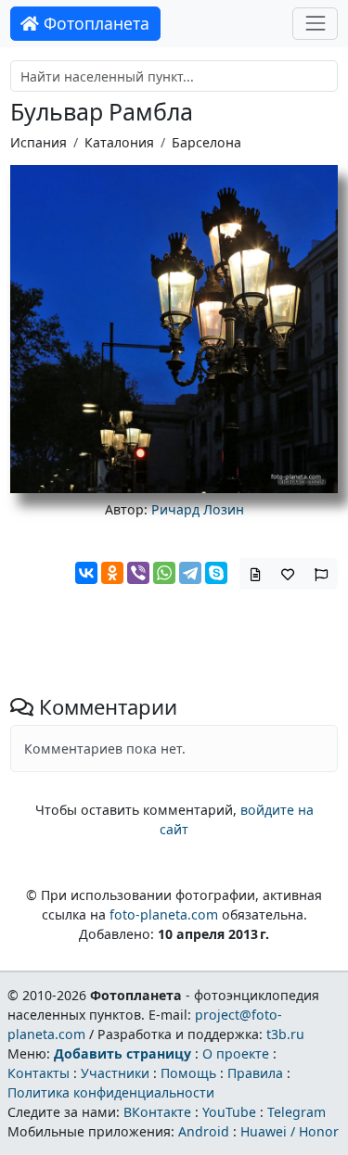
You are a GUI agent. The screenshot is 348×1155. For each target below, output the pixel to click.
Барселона (206, 142)
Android (203, 1131)
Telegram (296, 1112)
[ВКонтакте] (86, 573)
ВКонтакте (157, 1112)
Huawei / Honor (289, 1131)
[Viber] (138, 573)
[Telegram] (190, 573)
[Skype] (216, 573)
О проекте (235, 1053)
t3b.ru (285, 1034)
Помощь (188, 1073)
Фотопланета (94, 23)
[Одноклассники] (112, 573)
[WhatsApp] (164, 573)
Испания (38, 142)
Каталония (119, 142)
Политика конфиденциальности (110, 1092)
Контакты (38, 1073)
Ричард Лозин (197, 509)
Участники (115, 1073)
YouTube (229, 1112)
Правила (255, 1073)
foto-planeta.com (164, 914)
